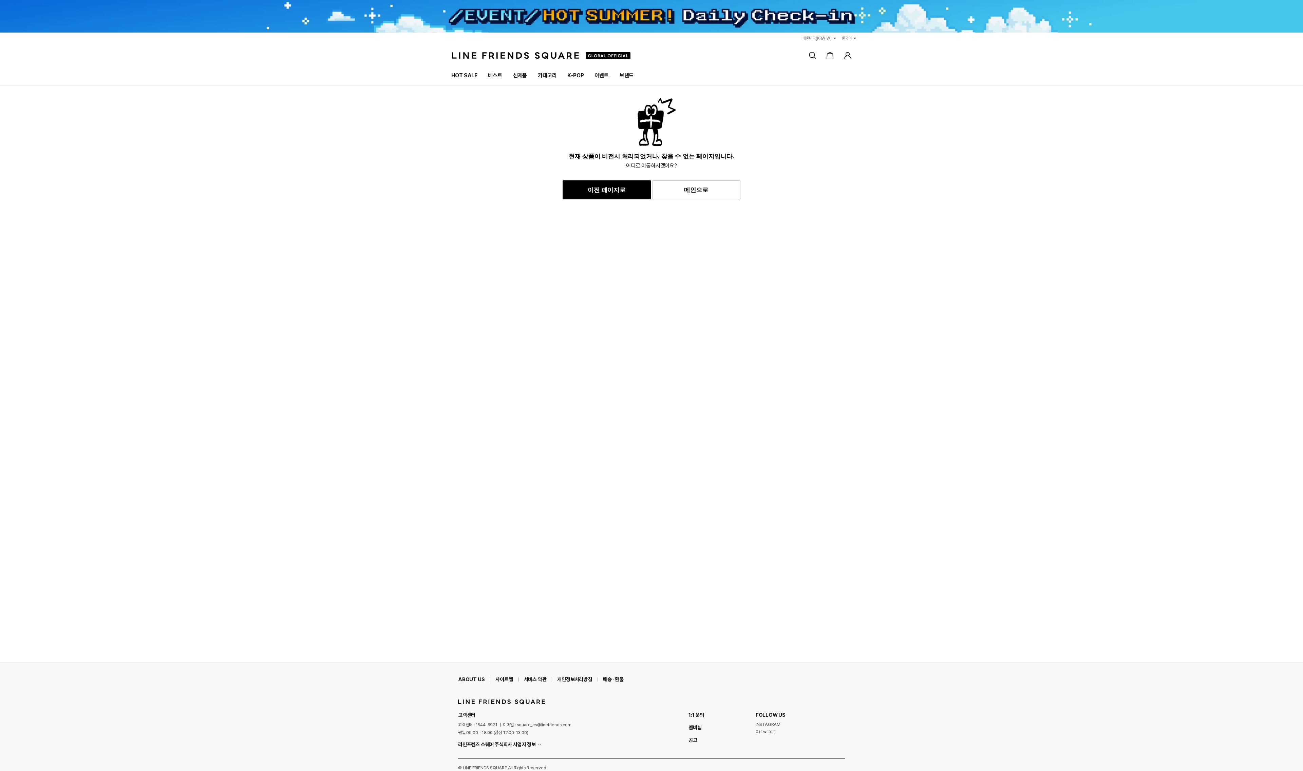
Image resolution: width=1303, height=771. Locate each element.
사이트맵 (504, 679)
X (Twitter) (766, 731)
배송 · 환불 (613, 679)
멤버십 (694, 728)
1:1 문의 (696, 715)
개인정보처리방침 (574, 679)
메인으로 (696, 189)
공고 (692, 740)
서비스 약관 (535, 679)
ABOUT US (471, 679)
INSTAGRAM (768, 724)
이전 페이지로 (607, 189)
